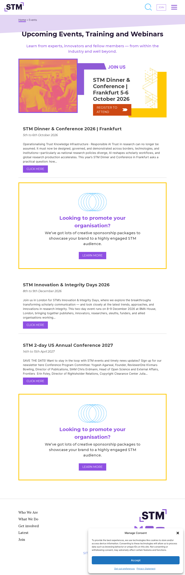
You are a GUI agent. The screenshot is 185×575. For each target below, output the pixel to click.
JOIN (161, 7)
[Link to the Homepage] (14, 7)
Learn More (92, 255)
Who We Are (28, 512)
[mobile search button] (148, 7)
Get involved (28, 526)
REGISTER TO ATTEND (107, 110)
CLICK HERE (35, 169)
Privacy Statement (146, 568)
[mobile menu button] (174, 7)
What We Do (28, 519)
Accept (136, 560)
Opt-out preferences (124, 568)
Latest (23, 532)
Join (21, 539)
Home (22, 19)
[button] (178, 533)
